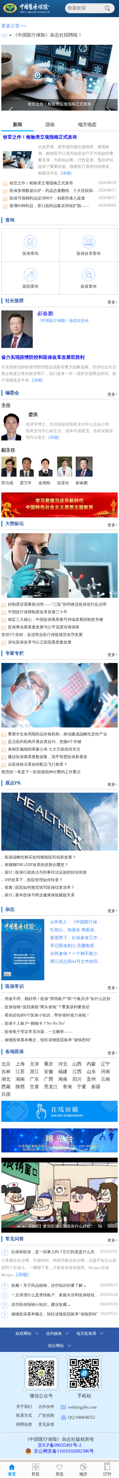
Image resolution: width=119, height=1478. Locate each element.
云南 (105, 1079)
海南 (62, 1079)
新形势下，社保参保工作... (75, 937)
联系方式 (24, 1415)
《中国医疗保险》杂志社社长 (63, 320)
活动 (50, 124)
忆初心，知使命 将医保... (73, 929)
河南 (105, 1071)
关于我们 (22, 35)
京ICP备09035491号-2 (59, 1445)
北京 (6, 1064)
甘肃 (34, 1086)
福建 (62, 1071)
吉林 (6, 1071)
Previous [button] (10, 111)
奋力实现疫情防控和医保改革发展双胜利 (43, 357)
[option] (59, 78)
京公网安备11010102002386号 (64, 1451)
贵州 (91, 1079)
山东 (91, 1071)
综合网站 (56, 1345)
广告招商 (46, 1415)
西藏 (6, 1086)
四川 (77, 1079)
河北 (62, 1064)
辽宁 (105, 1064)
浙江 (34, 1071)
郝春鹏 (45, 313)
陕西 (20, 1086)
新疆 (95, 1086)
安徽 (48, 1071)
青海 (67, 1086)
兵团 (6, 1094)
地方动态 (87, 124)
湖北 (6, 1079)
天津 (34, 1064)
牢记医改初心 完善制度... (73, 945)
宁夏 (81, 1086)
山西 (77, 1064)
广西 (48, 1079)
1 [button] (12, 1226)
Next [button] (108, 111)
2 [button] (19, 1226)
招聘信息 (24, 1424)
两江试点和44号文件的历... (75, 961)
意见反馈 (46, 1424)
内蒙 (91, 1064)
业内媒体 (54, 1333)
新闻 (17, 124)
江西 (77, 1071)
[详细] (66, 173)
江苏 (20, 1071)
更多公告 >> (13, 25)
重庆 (48, 1064)
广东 (34, 1079)
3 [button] (23, 1226)
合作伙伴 (46, 1406)
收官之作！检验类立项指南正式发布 (40, 137)
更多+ (112, 302)
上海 (20, 1064)
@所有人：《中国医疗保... (75, 921)
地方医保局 (86, 1333)
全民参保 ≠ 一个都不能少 (74, 953)
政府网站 (23, 1333)
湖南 (20, 1079)
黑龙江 (51, 1086)
